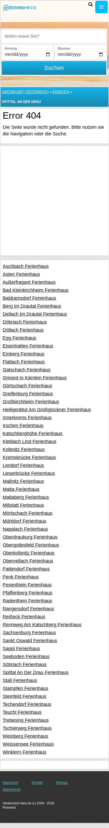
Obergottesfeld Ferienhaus (31, 545)
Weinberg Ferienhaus (25, 736)
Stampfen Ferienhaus (25, 688)
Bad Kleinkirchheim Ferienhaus (36, 290)
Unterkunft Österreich (25, 92)
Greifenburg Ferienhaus (28, 393)
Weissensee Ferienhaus (28, 744)
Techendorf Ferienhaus (27, 704)
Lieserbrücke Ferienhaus (29, 473)
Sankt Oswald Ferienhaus (30, 640)
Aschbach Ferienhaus (26, 266)
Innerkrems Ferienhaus (27, 417)
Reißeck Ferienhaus (24, 616)
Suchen (54, 68)
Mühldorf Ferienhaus (24, 521)
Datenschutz (12, 789)
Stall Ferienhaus (20, 680)
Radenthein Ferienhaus (27, 600)
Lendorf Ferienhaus (23, 465)
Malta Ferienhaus (21, 489)
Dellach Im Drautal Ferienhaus (35, 314)
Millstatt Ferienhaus (23, 505)
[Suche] (90, 4)
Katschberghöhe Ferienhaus (32, 433)
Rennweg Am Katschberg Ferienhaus (42, 624)
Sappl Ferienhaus (21, 648)
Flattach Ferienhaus (24, 361)
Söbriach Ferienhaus (25, 664)
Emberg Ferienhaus (23, 354)
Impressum (11, 782)
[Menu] (101, 7)
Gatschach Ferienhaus (27, 369)
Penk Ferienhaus (21, 577)
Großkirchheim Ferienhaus (31, 401)
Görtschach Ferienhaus (27, 385)
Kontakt (37, 782)
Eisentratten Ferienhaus (28, 346)
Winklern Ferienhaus (24, 752)
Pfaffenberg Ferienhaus (27, 592)
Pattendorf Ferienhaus (26, 569)
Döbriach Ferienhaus (25, 322)
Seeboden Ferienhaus (26, 656)
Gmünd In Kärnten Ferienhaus (35, 377)
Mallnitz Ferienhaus (23, 481)
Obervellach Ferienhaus (28, 561)
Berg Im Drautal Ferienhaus (32, 306)
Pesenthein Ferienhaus (27, 584)
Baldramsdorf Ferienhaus (29, 298)
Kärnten (60, 92)
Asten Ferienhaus (21, 274)
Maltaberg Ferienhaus (26, 497)
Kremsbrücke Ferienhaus (29, 457)
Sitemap (62, 782)
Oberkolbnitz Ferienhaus (28, 553)
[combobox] (54, 36)
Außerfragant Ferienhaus (29, 282)
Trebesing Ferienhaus (26, 720)
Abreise (63, 48)
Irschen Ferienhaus (23, 425)
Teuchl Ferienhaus (22, 712)
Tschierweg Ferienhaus (27, 728)
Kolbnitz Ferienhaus (24, 449)
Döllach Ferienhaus (23, 330)
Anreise (10, 48)
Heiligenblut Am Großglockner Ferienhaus (47, 409)
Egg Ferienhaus (19, 338)
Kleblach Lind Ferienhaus (29, 441)
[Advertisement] (54, 200)
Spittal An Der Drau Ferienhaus (36, 672)
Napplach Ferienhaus (25, 529)
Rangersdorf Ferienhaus (28, 608)
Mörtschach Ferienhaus (27, 513)
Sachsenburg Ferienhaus (29, 632)
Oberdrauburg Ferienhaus (30, 537)
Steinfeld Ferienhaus (24, 696)
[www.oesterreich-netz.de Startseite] (20, 7)
